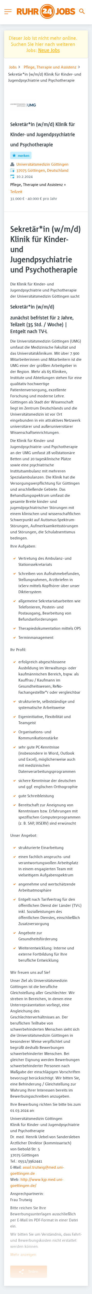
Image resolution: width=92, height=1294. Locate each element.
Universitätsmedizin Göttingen (42, 164)
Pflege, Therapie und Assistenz (50, 67)
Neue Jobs (49, 50)
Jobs (13, 67)
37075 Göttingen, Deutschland (42, 170)
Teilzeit (16, 191)
